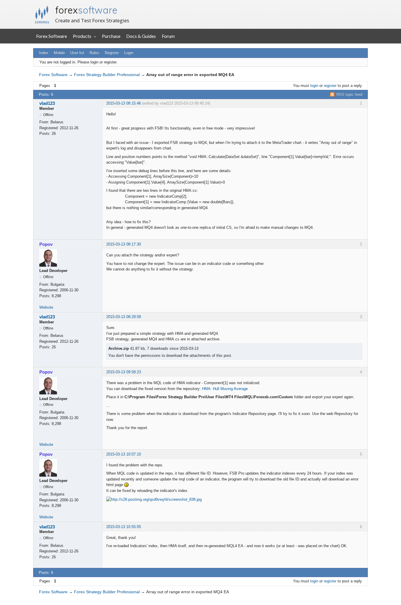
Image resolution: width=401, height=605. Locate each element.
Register (112, 53)
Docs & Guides (141, 36)
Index (43, 53)
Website (46, 307)
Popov (46, 244)
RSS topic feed (349, 94)
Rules (94, 53)
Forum (168, 36)
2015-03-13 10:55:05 (123, 527)
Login (128, 53)
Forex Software (51, 36)
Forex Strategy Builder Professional (107, 74)
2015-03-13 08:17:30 (123, 244)
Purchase (111, 36)
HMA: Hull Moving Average (225, 388)
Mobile (59, 53)
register (330, 85)
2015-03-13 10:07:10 (123, 454)
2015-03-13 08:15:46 (123, 103)
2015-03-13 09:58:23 (123, 372)
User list (77, 53)
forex (86, 10)
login (314, 85)
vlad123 (47, 103)
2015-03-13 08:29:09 (123, 317)
